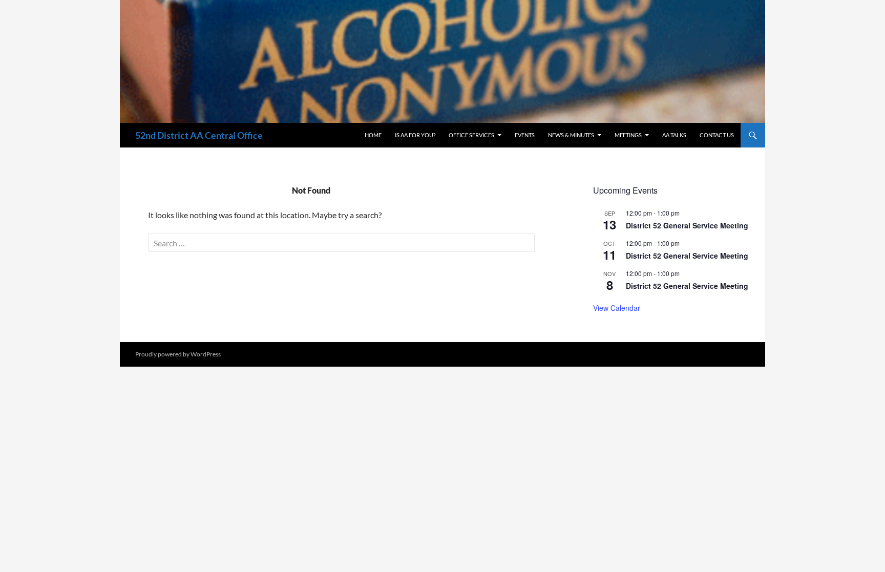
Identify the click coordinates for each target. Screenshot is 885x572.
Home (373, 135)
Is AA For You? (415, 135)
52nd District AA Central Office (199, 135)
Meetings (628, 135)
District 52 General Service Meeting (687, 225)
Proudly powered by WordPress (178, 354)
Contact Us (717, 135)
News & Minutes (571, 135)
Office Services (471, 135)
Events (525, 135)
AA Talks (674, 135)
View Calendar (616, 308)
